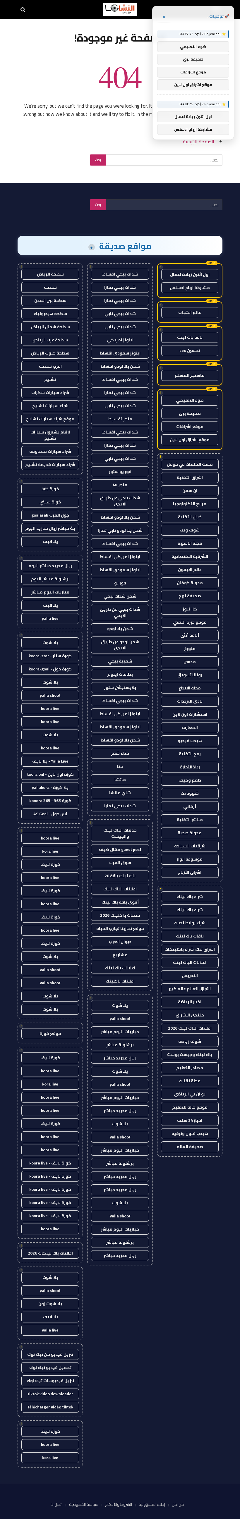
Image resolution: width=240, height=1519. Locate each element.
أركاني (189, 806)
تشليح (50, 379)
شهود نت (190, 793)
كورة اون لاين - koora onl (50, 774)
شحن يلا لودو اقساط (120, 366)
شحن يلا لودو (120, 628)
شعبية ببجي (120, 661)
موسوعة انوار (190, 859)
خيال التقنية (190, 517)
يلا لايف (50, 541)
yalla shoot (120, 1018)
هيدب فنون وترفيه (190, 1133)
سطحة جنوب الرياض (50, 353)
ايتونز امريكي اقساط (120, 556)
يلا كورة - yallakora (50, 787)
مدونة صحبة (190, 833)
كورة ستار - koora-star (50, 656)
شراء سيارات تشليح (50, 406)
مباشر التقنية (190, 819)
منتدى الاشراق (190, 1015)
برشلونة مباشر (120, 1045)
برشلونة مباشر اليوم (50, 579)
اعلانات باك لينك (120, 968)
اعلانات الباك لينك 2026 (190, 1028)
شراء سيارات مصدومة (50, 451)
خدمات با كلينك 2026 (120, 915)
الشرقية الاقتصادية (190, 556)
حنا (120, 766)
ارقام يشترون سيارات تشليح (50, 435)
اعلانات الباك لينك (189, 962)
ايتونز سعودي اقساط (120, 353)
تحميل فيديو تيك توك (50, 1367)
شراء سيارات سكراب (50, 392)
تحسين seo (189, 350)
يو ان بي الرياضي (189, 1094)
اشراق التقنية (190, 477)
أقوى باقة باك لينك (120, 902)
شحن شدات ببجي (120, 596)
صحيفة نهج (190, 596)
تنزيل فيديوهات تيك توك (50, 1380)
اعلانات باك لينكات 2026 (50, 1253)
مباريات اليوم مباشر (120, 1031)
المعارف (190, 727)
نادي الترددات (190, 701)
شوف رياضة (189, 1041)
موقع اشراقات (189, 426)
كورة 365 (50, 489)
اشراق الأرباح (189, 872)
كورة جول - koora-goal (50, 669)
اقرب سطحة (50, 366)
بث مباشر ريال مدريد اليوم (50, 528)
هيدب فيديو (190, 740)
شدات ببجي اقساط (120, 274)
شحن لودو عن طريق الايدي (120, 645)
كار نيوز (190, 609)
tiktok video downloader (50, 1394)
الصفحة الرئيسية (198, 141)
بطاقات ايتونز (120, 674)
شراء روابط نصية (189, 923)
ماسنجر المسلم (190, 375)
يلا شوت (120, 1005)
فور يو (120, 583)
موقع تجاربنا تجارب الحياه (120, 928)
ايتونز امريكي (120, 340)
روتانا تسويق (189, 675)
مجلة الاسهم (189, 543)
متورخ (190, 648)
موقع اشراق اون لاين (190, 439)
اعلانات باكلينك (120, 981)
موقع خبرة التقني (190, 622)
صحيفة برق (190, 413)
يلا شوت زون (50, 1304)
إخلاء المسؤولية (152, 1504)
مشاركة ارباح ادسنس (190, 287)
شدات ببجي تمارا (120, 287)
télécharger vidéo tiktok (50, 1407)
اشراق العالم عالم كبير (190, 988)
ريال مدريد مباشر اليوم (50, 566)
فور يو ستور (120, 471)
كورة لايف (50, 864)
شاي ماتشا (120, 793)
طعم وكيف (190, 780)
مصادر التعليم (189, 1067)
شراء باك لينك (189, 896)
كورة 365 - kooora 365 (50, 800)
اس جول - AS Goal (50, 814)
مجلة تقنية (189, 1081)
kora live (50, 851)
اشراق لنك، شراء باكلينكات (189, 949)
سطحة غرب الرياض (50, 340)
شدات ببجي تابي (120, 313)
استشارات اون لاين (189, 714)
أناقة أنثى (189, 635)
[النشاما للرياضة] (119, 9)
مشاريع (120, 955)
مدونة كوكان (190, 582)
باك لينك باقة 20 (120, 876)
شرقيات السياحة (189, 846)
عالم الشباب (189, 312)
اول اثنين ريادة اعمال (190, 274)
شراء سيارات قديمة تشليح (50, 464)
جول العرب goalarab (50, 515)
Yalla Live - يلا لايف (50, 761)
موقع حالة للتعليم (190, 1107)
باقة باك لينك (190, 337)
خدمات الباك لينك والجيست (120, 833)
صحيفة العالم (189, 1146)
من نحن (178, 1504)
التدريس (190, 975)
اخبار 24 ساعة (189, 1120)
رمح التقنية (190, 754)
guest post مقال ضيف (120, 849)
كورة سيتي (50, 502)
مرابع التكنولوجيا (189, 504)
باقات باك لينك (190, 936)
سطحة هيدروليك (50, 313)
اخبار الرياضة (189, 1002)
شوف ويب (190, 530)
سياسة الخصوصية (83, 1504)
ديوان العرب (120, 941)
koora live (50, 708)
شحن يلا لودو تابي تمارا (120, 530)
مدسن (190, 661)
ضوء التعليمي (190, 400)
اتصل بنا (56, 1504)
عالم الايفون (190, 569)
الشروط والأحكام (118, 1504)
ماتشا (120, 779)
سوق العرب (120, 862)
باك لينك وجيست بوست (189, 1054)
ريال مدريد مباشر (120, 1058)
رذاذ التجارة (190, 767)
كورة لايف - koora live (50, 1163)
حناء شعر (120, 753)
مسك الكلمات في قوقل (190, 464)
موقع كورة (50, 1033)
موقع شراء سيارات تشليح (50, 419)
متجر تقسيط (120, 419)
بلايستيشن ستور (120, 687)
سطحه (50, 287)
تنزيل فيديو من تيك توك (50, 1354)
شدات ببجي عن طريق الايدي (120, 501)
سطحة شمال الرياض (50, 327)
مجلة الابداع (190, 688)
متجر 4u (120, 484)
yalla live (50, 618)
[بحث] (23, 9)
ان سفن (189, 490)
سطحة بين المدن (50, 300)
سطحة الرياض (50, 274)
